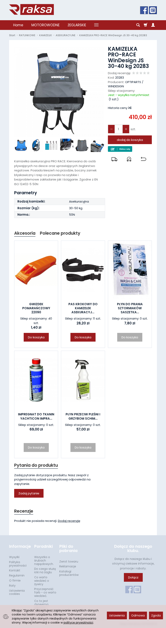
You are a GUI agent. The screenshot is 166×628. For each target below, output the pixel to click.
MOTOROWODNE (45, 25)
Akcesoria (24, 233)
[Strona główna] (31, 9)
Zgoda (156, 615)
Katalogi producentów (69, 573)
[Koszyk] (145, 25)
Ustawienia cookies (17, 592)
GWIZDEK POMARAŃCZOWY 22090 (36, 308)
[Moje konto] (153, 25)
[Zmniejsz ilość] (125, 129)
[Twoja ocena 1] (133, 73)
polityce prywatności (78, 623)
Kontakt (14, 570)
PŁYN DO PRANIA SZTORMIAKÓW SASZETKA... (130, 308)
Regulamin (16, 575)
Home (18, 25)
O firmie (15, 580)
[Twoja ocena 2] (137, 73)
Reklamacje (67, 566)
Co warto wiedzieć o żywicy (41, 580)
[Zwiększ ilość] (111, 129)
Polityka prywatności (18, 564)
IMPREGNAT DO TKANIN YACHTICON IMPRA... (36, 416)
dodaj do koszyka (130, 140)
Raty (12, 586)
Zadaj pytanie (28, 493)
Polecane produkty (60, 233)
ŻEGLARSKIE (77, 25)
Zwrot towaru (68, 561)
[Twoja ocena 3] (141, 73)
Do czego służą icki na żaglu (45, 570)
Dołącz (133, 577)
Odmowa (138, 615)
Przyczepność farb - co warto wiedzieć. (45, 592)
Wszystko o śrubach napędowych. (44, 560)
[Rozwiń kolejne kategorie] (96, 25)
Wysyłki (14, 557)
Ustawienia (117, 615)
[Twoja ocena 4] (144, 73)
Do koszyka (36, 337)
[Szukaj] (138, 25)
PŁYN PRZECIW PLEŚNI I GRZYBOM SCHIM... (83, 416)
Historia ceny (118, 108)
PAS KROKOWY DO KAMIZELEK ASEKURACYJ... (83, 308)
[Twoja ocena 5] (148, 73)
